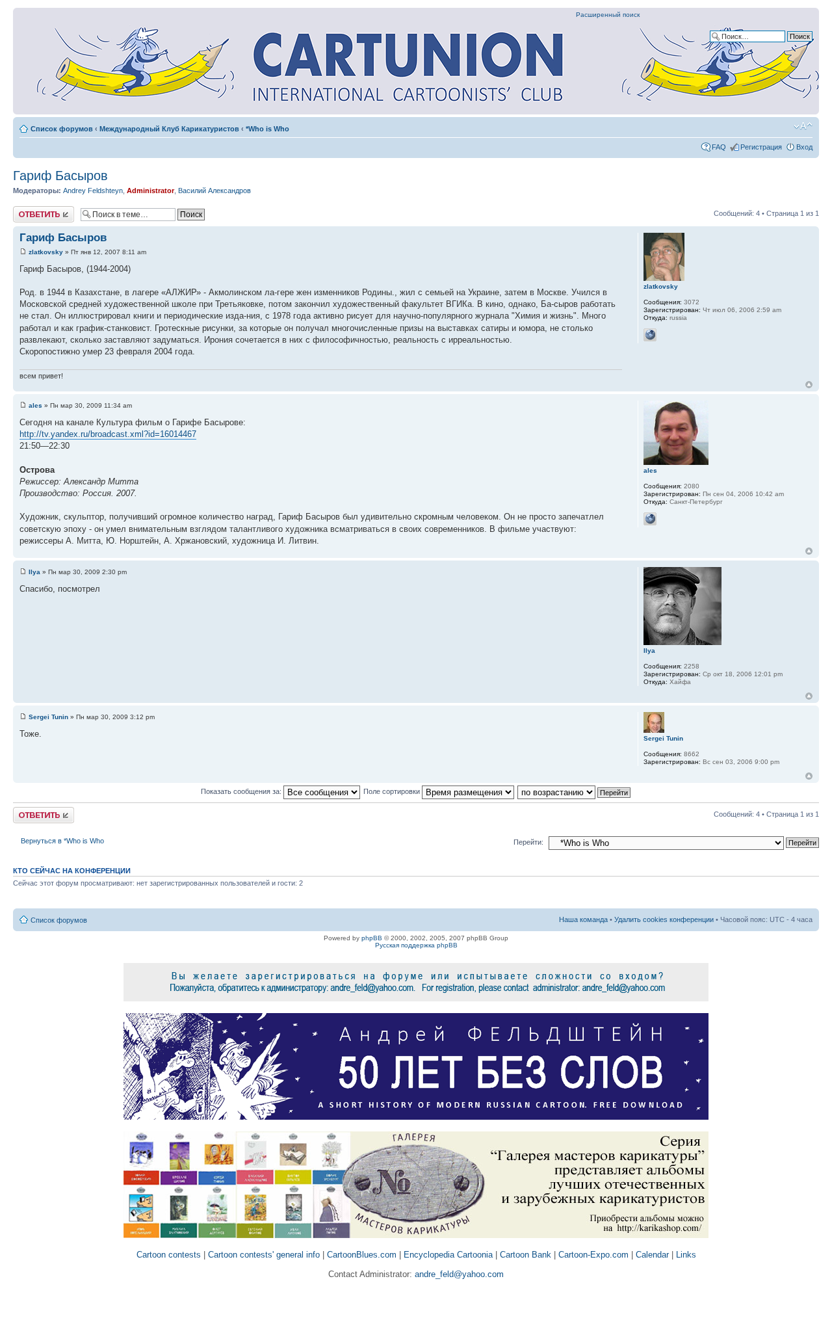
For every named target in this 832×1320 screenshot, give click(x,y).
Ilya (34, 571)
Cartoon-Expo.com (593, 1255)
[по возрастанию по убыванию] (574, 791)
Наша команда (583, 919)
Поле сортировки (392, 791)
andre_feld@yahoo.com (458, 1274)
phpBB (371, 938)
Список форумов (62, 129)
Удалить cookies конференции (664, 919)
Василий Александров (214, 190)
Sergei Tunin (48, 716)
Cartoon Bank (525, 1255)
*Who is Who (267, 129)
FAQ (719, 147)
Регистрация (761, 147)
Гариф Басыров (60, 175)
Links (686, 1255)
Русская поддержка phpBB (416, 945)
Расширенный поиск (608, 14)
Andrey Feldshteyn (93, 190)
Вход (804, 147)
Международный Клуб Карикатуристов (169, 129)
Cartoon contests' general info (264, 1255)
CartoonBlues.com (361, 1255)
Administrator (150, 190)
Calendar (652, 1255)
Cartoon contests (168, 1255)
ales (35, 405)
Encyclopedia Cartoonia (448, 1255)
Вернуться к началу (808, 384)
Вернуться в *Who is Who (62, 841)
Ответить (28, 210)
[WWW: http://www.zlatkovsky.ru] (650, 334)
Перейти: (528, 842)
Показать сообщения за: (242, 791)
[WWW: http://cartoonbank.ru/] (650, 518)
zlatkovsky (46, 252)
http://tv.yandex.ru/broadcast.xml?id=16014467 (108, 434)
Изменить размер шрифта (803, 126)
